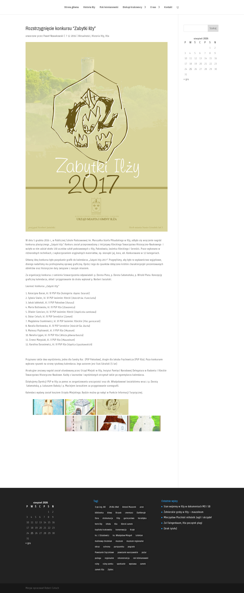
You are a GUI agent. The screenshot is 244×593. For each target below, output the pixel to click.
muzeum (119, 541)
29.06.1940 (114, 507)
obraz (97, 546)
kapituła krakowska (103, 529)
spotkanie (121, 564)
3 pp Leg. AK (100, 507)
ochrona (106, 546)
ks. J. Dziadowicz (102, 535)
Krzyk (132, 529)
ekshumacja (108, 518)
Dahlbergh (141, 512)
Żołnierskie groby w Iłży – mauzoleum (183, 512)
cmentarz (129, 512)
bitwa (109, 512)
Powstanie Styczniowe (104, 552)
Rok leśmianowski (109, 8)
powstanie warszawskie (128, 552)
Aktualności (84, 36)
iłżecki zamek (127, 524)
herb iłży (98, 524)
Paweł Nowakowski (53, 36)
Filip (118, 518)
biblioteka (99, 512)
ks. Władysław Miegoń (122, 535)
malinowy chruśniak (103, 541)
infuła (108, 524)
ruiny (97, 564)
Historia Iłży (89, 8)
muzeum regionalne (135, 541)
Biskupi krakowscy (132, 8)
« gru (186, 79)
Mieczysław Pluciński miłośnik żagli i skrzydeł (188, 517)
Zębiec (110, 569)
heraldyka (142, 518)
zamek (143, 564)
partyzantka (119, 546)
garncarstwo (129, 518)
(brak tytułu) (170, 528)
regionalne (109, 558)
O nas (153, 8)
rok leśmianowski (140, 558)
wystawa (132, 564)
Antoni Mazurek (129, 507)
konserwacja (121, 529)
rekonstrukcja (124, 558)
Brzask (118, 512)
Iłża (107, 36)
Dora (97, 518)
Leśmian (139, 535)
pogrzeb (131, 546)
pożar (144, 552)
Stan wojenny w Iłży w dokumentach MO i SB (187, 506)
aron (142, 507)
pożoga (98, 558)
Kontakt (168, 8)
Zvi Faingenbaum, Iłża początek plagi (183, 522)
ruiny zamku (108, 564)
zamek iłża (99, 569)
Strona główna (71, 8)
